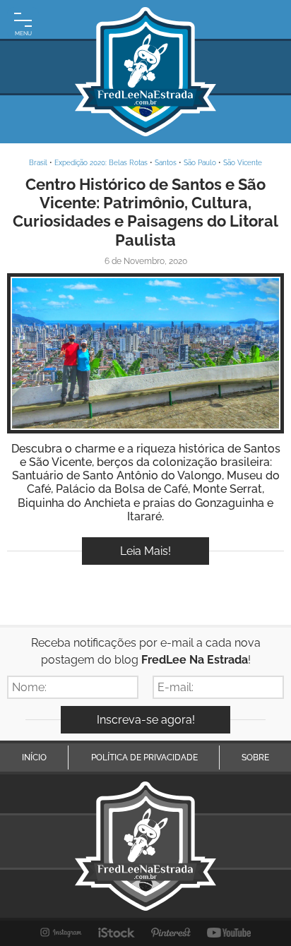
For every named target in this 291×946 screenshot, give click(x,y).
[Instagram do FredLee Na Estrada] (61, 933)
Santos (166, 163)
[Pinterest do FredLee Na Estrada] (171, 933)
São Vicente (242, 163)
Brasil (38, 163)
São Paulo (200, 163)
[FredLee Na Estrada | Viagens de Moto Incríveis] (145, 71)
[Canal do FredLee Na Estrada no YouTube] (229, 933)
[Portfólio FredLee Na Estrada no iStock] (117, 933)
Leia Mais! (145, 551)
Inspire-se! (146, 353)
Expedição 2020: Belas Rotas (101, 163)
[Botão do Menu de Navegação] (23, 23)
